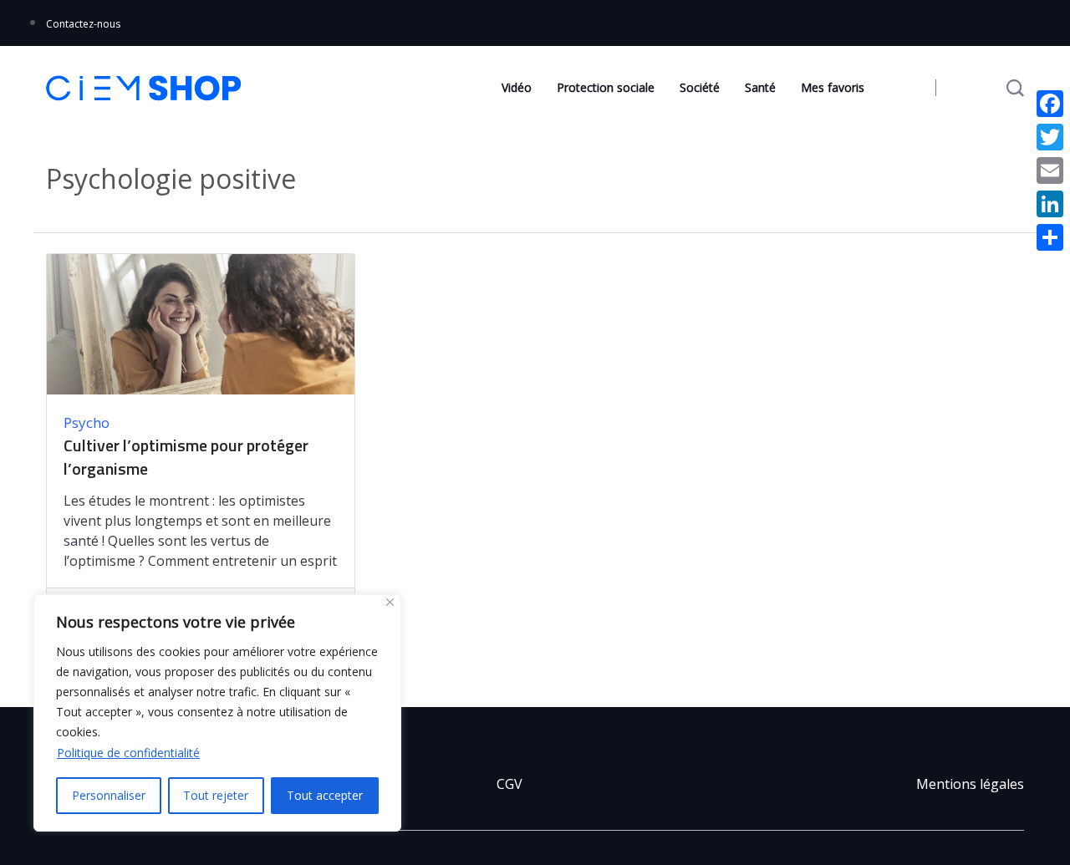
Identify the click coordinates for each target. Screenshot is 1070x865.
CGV (509, 784)
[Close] (390, 602)
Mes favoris (832, 87)
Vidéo (517, 87)
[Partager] (1050, 237)
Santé (760, 87)
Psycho (87, 422)
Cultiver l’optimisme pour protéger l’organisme (186, 457)
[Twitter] (1050, 137)
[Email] (1050, 170)
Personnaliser (108, 795)
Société (700, 87)
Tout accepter (325, 795)
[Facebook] (1050, 103)
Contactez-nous (83, 24)
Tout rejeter (215, 795)
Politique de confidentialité (128, 753)
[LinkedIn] (1050, 204)
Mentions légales (970, 784)
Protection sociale (606, 87)
